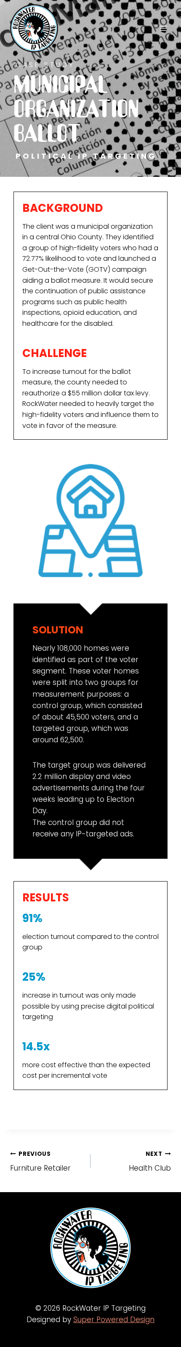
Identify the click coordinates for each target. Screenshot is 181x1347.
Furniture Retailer (40, 1162)
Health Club (150, 1162)
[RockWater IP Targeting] (37, 28)
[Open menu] (163, 28)
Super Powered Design (113, 1320)
